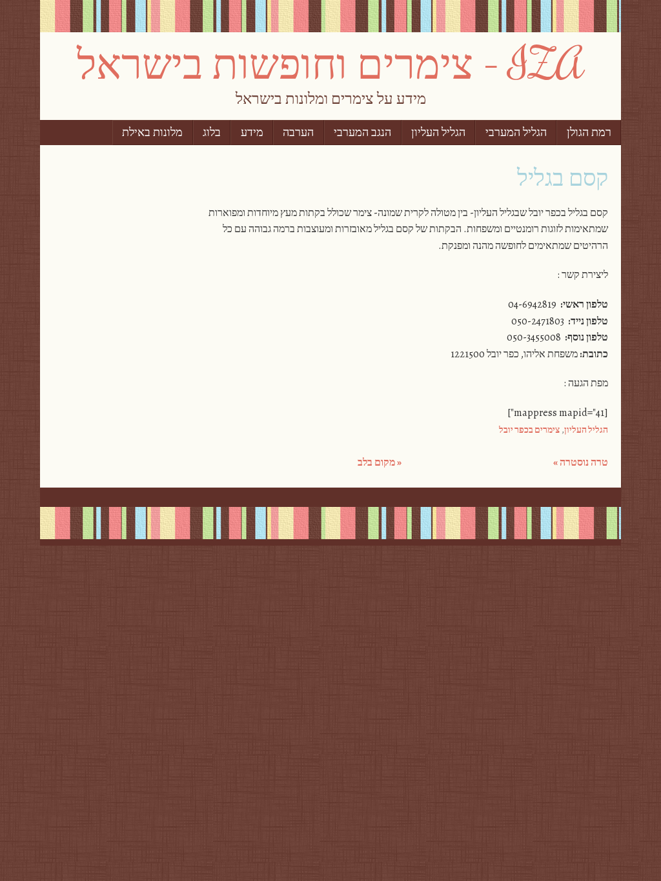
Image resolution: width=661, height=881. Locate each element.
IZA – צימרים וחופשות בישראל (330, 62)
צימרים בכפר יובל (529, 430)
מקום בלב (380, 462)
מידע (252, 132)
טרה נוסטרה (580, 462)
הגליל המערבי (516, 132)
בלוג (212, 132)
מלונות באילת (152, 132)
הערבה (298, 132)
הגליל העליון (438, 132)
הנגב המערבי (362, 132)
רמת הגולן (589, 132)
